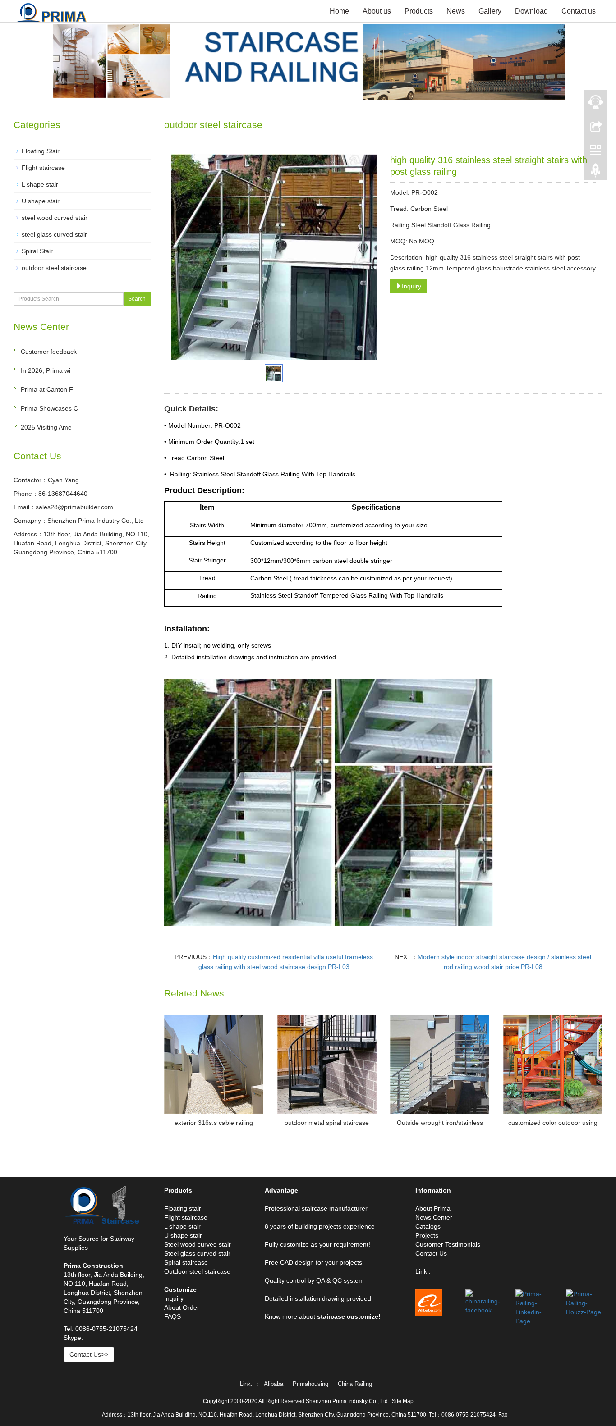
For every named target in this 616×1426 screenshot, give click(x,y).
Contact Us (431, 1253)
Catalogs (428, 1226)
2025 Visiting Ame (46, 427)
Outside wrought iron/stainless (440, 1122)
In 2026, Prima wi (45, 370)
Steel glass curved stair (197, 1253)
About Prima (433, 1208)
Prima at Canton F (47, 389)
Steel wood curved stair (197, 1244)
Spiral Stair (37, 251)
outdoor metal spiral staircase (327, 1122)
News (455, 11)
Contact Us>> (88, 1354)
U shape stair (41, 201)
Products (419, 11)
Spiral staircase (186, 1262)
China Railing (355, 1383)
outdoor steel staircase (54, 267)
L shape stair (40, 184)
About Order (181, 1307)
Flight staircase (43, 167)
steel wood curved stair (54, 217)
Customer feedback (49, 351)
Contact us (578, 11)
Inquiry (411, 286)
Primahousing (310, 1383)
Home (339, 11)
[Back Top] (595, 172)
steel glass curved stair (54, 234)
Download (531, 11)
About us (377, 11)
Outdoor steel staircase (197, 1271)
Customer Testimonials (447, 1244)
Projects (426, 1235)
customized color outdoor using (553, 1122)
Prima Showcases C (49, 408)
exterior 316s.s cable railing (214, 1122)
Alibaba (273, 1383)
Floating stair (182, 1208)
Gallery (489, 11)
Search (137, 299)
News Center (433, 1217)
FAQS (172, 1316)
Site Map (403, 1401)
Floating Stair (41, 151)
